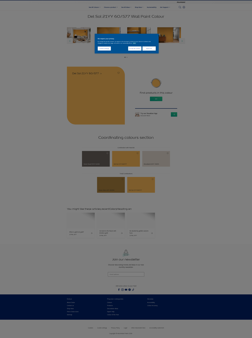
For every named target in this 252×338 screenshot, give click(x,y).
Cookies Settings (104, 48)
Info (134, 43)
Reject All (149, 48)
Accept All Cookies (134, 48)
